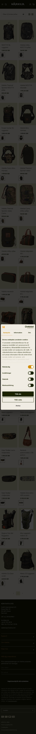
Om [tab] (29, 332)
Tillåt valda (18, 400)
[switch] (31, 373)
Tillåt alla (18, 394)
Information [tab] (18, 332)
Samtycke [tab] (6, 332)
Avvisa (18, 405)
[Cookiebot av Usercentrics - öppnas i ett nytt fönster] (25, 327)
